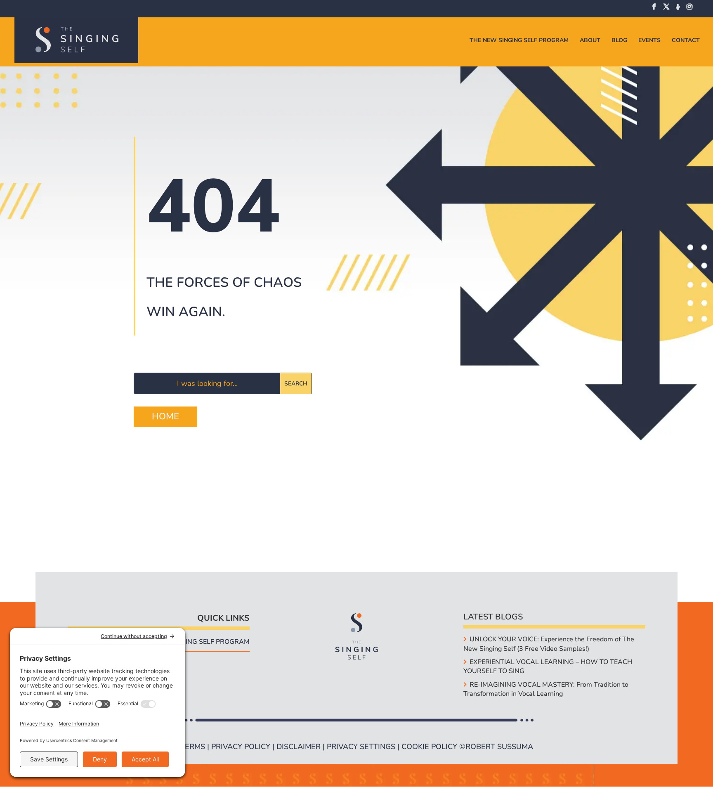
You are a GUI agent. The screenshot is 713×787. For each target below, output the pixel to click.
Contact (686, 41)
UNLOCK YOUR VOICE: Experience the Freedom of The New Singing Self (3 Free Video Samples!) (548, 644)
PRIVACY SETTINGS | (364, 747)
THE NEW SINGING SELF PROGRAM (519, 41)
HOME (165, 416)
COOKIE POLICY (429, 747)
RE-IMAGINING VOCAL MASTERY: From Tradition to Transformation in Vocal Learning (545, 689)
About (590, 41)
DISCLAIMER (298, 747)
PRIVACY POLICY (240, 747)
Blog (619, 41)
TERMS (192, 747)
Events (649, 41)
